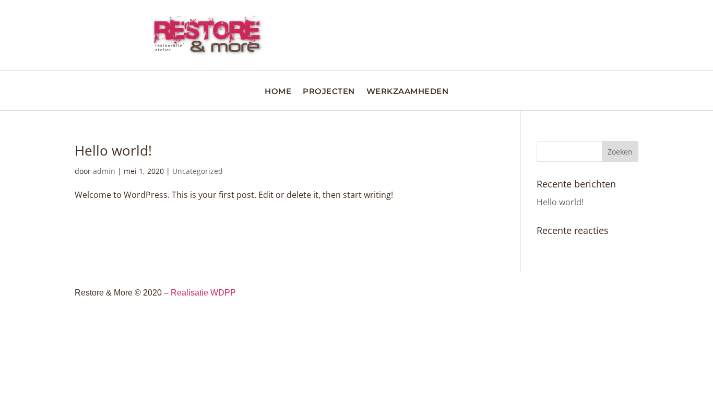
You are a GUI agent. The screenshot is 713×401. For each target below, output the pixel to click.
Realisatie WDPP (203, 292)
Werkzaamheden (407, 92)
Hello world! (113, 150)
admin (104, 171)
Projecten (329, 92)
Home (278, 92)
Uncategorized (197, 171)
